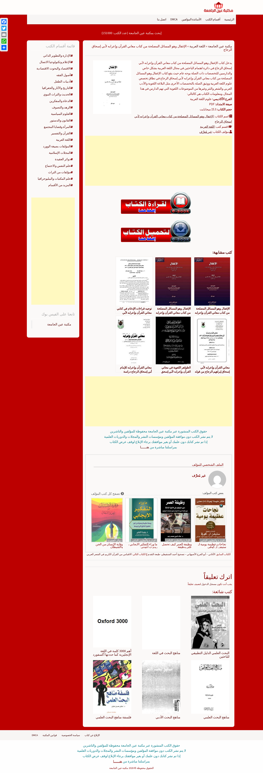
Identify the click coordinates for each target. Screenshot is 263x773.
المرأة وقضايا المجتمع (57, 127)
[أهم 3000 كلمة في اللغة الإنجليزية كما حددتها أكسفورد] (112, 621)
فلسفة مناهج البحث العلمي (113, 717)
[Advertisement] (158, 161)
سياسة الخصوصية (71, 735)
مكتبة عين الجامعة (220, 46)
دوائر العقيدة (114, 540)
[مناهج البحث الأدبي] (161, 686)
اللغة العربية (197, 46)
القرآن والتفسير (61, 133)
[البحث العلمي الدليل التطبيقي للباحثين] (210, 622)
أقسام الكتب (212, 19)
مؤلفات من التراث (59, 172)
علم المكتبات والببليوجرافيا (54, 179)
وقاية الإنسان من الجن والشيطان (109, 545)
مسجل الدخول (208, 584)
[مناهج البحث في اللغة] (161, 622)
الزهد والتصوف (61, 107)
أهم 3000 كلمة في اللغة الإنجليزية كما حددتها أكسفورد (112, 653)
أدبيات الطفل (62, 81)
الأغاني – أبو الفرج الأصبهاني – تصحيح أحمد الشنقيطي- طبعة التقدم (181, 554)
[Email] (4, 34)
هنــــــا (144, 447)
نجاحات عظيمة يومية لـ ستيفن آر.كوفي (212, 545)
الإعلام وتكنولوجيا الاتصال (55, 62)
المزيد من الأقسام (59, 185)
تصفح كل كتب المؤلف (106, 494)
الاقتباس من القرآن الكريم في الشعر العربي (109, 554)
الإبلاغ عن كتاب (92, 735)
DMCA (173, 19)
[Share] (4, 47)
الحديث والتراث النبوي (57, 94)
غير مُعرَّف (205, 132)
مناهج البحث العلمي (216, 717)
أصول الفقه (63, 75)
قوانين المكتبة (50, 735)
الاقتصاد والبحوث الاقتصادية (53, 68)
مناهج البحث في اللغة (166, 653)
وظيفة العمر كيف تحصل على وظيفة (177, 545)
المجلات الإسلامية (60, 153)
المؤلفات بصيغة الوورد (57, 146)
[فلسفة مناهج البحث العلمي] (112, 686)
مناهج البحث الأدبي (168, 717)
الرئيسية (229, 19)
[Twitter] (4, 28)
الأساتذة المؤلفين (191, 19)
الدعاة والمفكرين (60, 101)
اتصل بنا (161, 19)
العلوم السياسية (61, 114)
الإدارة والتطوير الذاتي (213, 540)
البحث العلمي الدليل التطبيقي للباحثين (210, 655)
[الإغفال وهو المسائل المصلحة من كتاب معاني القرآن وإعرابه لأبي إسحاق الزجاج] (112, 87)
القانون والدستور (60, 120)
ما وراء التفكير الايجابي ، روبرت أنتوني (142, 545)
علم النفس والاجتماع (58, 166)
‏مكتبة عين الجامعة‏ (59, 324)
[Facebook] (4, 22)
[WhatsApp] (4, 41)
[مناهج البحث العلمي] (210, 686)
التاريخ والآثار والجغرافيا (56, 88)
